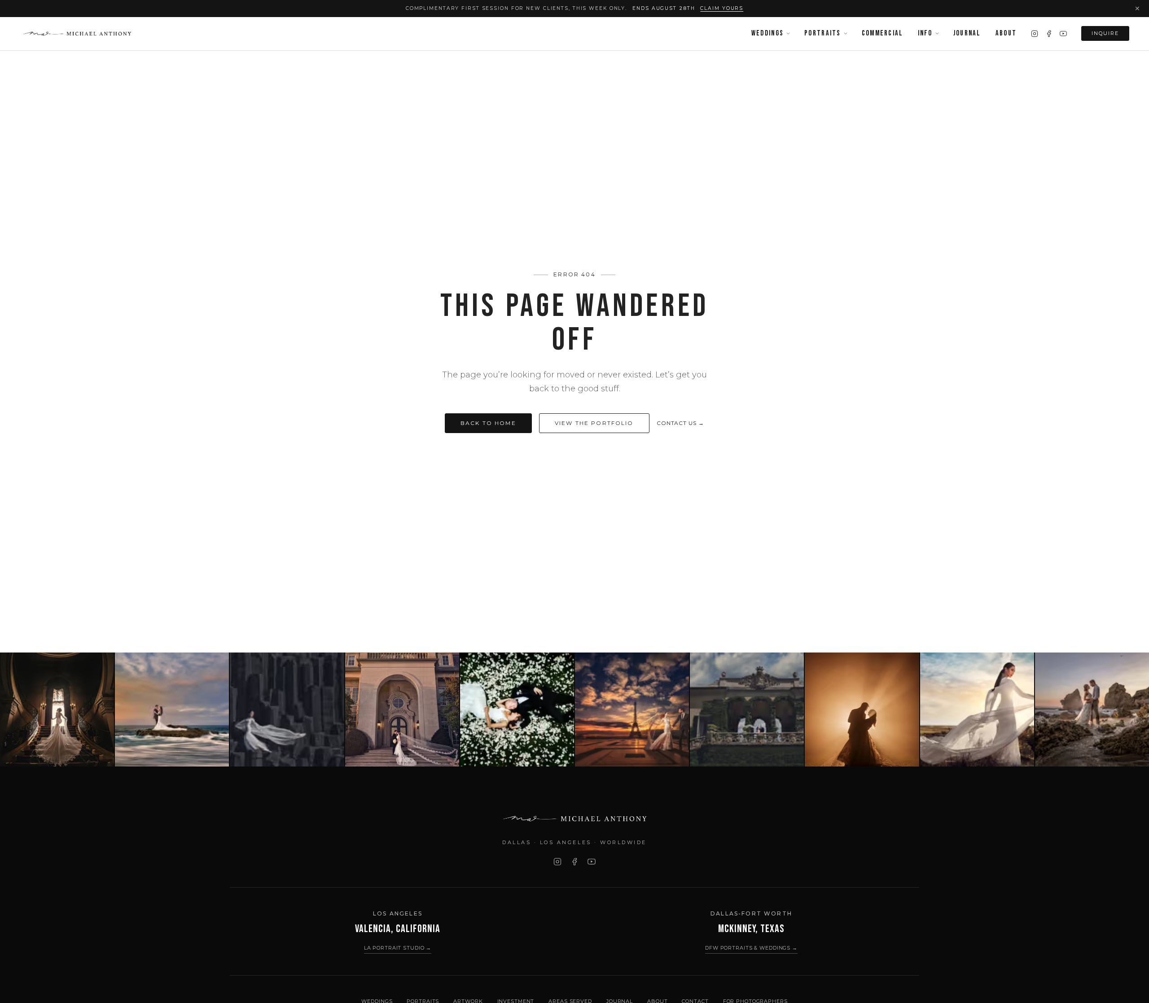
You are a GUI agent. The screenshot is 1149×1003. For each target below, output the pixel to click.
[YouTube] (1063, 33)
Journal (967, 33)
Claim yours (721, 8)
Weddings (767, 33)
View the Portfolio (594, 423)
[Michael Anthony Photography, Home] (77, 33)
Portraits (822, 33)
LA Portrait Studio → (398, 948)
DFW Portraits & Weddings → (751, 948)
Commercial (882, 33)
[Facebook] (1049, 33)
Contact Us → (681, 423)
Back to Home (488, 423)
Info (925, 33)
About (1006, 33)
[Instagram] (1034, 33)
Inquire (1105, 33)
